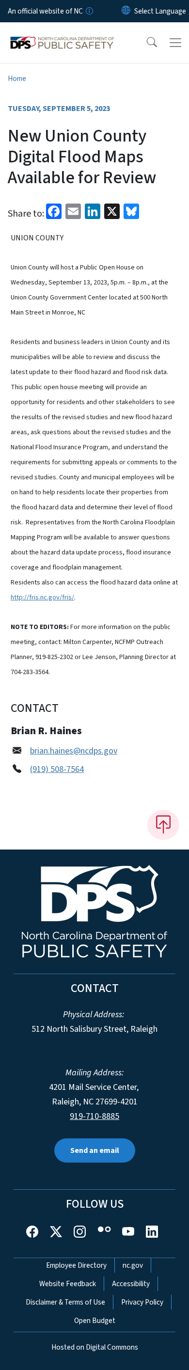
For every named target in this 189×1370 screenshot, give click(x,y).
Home (17, 78)
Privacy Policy (142, 1302)
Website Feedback (67, 1283)
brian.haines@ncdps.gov (73, 751)
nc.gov (133, 1265)
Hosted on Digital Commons (94, 1347)
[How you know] (88, 11)
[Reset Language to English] (126, 11)
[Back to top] (163, 825)
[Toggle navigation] (175, 42)
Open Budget (94, 1320)
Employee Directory (76, 1265)
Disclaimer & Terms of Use (65, 1302)
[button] (145, 42)
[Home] (62, 33)
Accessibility (131, 1283)
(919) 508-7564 (57, 769)
